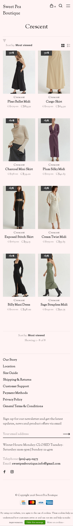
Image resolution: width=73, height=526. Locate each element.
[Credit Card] (24, 504)
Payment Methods (15, 393)
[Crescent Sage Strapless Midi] (54, 276)
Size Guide (10, 373)
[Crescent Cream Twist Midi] (54, 208)
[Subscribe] (65, 434)
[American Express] (49, 504)
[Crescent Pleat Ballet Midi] (19, 73)
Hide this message (35, 522)
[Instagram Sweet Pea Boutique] (12, 472)
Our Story (10, 360)
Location (9, 366)
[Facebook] (4, 472)
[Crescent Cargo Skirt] (54, 73)
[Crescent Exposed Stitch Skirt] (19, 208)
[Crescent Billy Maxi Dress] (19, 276)
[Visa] (41, 504)
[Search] (61, 7)
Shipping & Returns (17, 380)
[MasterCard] (32, 504)
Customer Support (16, 386)
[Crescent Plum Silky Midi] (54, 140)
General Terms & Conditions (23, 406)
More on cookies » (55, 522)
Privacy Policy (12, 400)
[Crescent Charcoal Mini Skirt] (19, 140)
